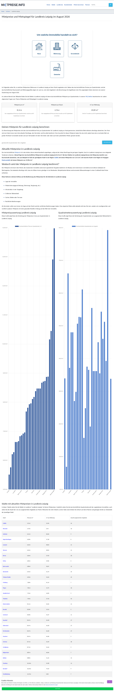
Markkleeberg (6, 674)
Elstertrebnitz (6, 604)
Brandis (5, 609)
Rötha (4, 561)
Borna (4, 555)
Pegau (4, 588)
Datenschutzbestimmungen (52, 684)
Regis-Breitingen (7, 539)
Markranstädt (6, 160)
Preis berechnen (107, 142)
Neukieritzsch (6, 593)
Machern (5, 636)
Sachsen (8, 11)
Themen (87, 5)
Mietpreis (17, 152)
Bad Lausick (6, 566)
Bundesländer (68, 5)
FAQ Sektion (89, 96)
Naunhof (5, 620)
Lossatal (5, 545)
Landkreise (60, 5)
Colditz (56, 157)
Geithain (5, 534)
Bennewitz (5, 571)
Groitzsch (5, 615)
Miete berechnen (79, 5)
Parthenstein (6, 631)
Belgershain (6, 652)
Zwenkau (5, 663)
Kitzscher (5, 528)
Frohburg (5, 582)
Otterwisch (5, 625)
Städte (53, 5)
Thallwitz (5, 598)
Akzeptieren (57, 688)
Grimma (5, 642)
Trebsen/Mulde (7, 577)
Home (48, 5)
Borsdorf (5, 668)
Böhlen (4, 658)
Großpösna (5, 647)
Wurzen (5, 550)
